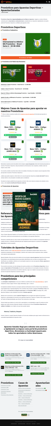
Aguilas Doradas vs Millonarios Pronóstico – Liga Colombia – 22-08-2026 (18, 97)
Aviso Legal (28, 423)
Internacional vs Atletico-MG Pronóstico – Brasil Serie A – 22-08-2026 (13, 44)
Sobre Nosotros (14, 423)
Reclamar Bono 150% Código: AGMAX (39, 135)
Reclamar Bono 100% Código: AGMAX (13, 135)
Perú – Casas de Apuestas (24, 403)
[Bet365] (25, 213)
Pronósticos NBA (4, 387)
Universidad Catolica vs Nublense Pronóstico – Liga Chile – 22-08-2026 (18, 101)
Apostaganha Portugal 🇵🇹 (41, 390)
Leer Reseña (13, 137)
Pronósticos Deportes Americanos (6, 392)
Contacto (38, 423)
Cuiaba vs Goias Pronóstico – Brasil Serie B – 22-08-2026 (14, 88)
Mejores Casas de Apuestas (24, 388)
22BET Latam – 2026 (35, 366)
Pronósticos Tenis (5, 389)
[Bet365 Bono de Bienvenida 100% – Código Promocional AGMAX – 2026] (12, 125)
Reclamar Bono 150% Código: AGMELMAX (13, 156)
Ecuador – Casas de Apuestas (24, 395)
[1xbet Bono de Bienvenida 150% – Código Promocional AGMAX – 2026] (38, 125)
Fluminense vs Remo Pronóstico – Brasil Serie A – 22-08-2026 (16, 84)
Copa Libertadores (39, 281)
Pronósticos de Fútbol (25, 57)
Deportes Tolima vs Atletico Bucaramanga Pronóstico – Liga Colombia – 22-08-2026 (21, 93)
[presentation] (46, 53)
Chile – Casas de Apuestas (24, 397)
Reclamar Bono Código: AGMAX (39, 156)
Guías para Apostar (16, 250)
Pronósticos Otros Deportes (7, 395)
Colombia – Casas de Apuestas (25, 399)
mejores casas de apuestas (27, 114)
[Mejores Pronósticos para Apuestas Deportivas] (6, 1)
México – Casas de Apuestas (24, 401)
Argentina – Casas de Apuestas (25, 393)
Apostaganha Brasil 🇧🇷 (41, 388)
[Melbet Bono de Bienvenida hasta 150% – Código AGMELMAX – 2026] (12, 147)
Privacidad (33, 423)
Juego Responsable (21, 423)
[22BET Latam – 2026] (38, 147)
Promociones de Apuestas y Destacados (24, 391)
